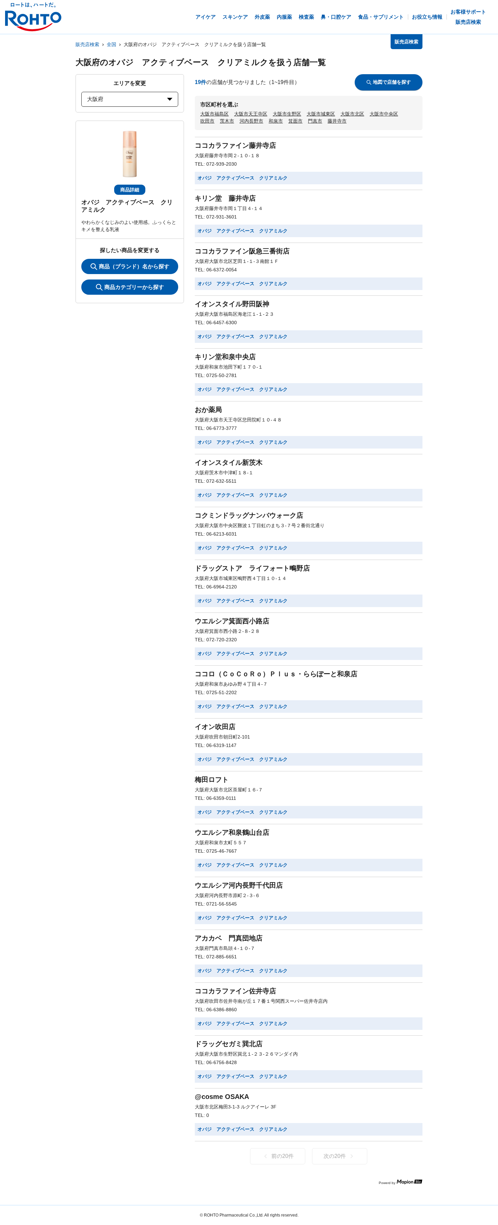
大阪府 (95, 99)
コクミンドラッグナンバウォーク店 (249, 515)
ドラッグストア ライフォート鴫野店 (252, 568)
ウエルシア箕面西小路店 (232, 621)
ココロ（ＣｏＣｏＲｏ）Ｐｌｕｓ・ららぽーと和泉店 (276, 674)
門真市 (315, 121)
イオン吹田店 (215, 726)
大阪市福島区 (214, 114)
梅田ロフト (212, 779)
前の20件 (282, 1156)
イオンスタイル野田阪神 (232, 304)
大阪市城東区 (321, 114)
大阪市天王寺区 (250, 114)
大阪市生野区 (287, 114)
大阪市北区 (352, 114)
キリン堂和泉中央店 (225, 356)
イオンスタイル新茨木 (229, 462)
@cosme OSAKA (222, 1096)
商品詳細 (129, 189)
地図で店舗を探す (392, 82)
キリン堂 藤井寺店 (225, 198)
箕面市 (295, 121)
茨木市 (227, 121)
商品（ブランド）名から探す (134, 266)
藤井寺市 (337, 121)
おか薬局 (208, 409)
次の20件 (335, 1156)
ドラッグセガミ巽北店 (229, 1043)
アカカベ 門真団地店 (229, 938)
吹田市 (207, 121)
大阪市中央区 (384, 114)
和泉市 (276, 121)
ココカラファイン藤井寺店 (235, 145)
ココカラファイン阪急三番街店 (242, 251)
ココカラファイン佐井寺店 (235, 991)
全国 (111, 44)
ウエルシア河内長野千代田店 (239, 885)
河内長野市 (251, 121)
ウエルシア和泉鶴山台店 (232, 832)
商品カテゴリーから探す (134, 287)
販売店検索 (87, 44)
